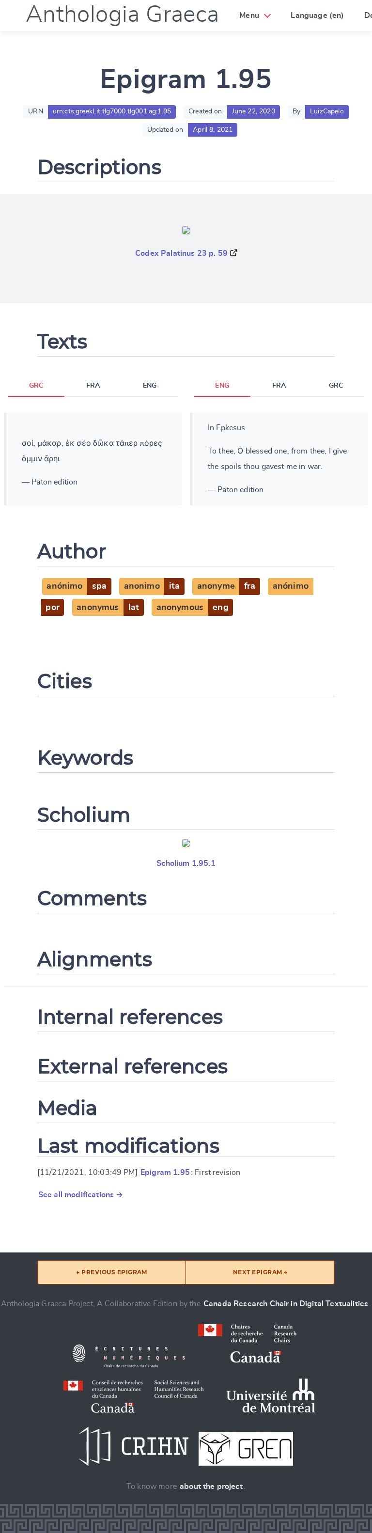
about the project (211, 1486)
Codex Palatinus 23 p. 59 (181, 253)
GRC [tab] (36, 385)
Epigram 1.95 (165, 1172)
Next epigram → (260, 1272)
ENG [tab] (149, 385)
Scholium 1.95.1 (185, 863)
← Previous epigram (111, 1272)
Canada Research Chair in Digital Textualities (285, 1304)
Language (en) (317, 15)
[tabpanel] (93, 458)
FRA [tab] (93, 385)
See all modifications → (81, 1195)
